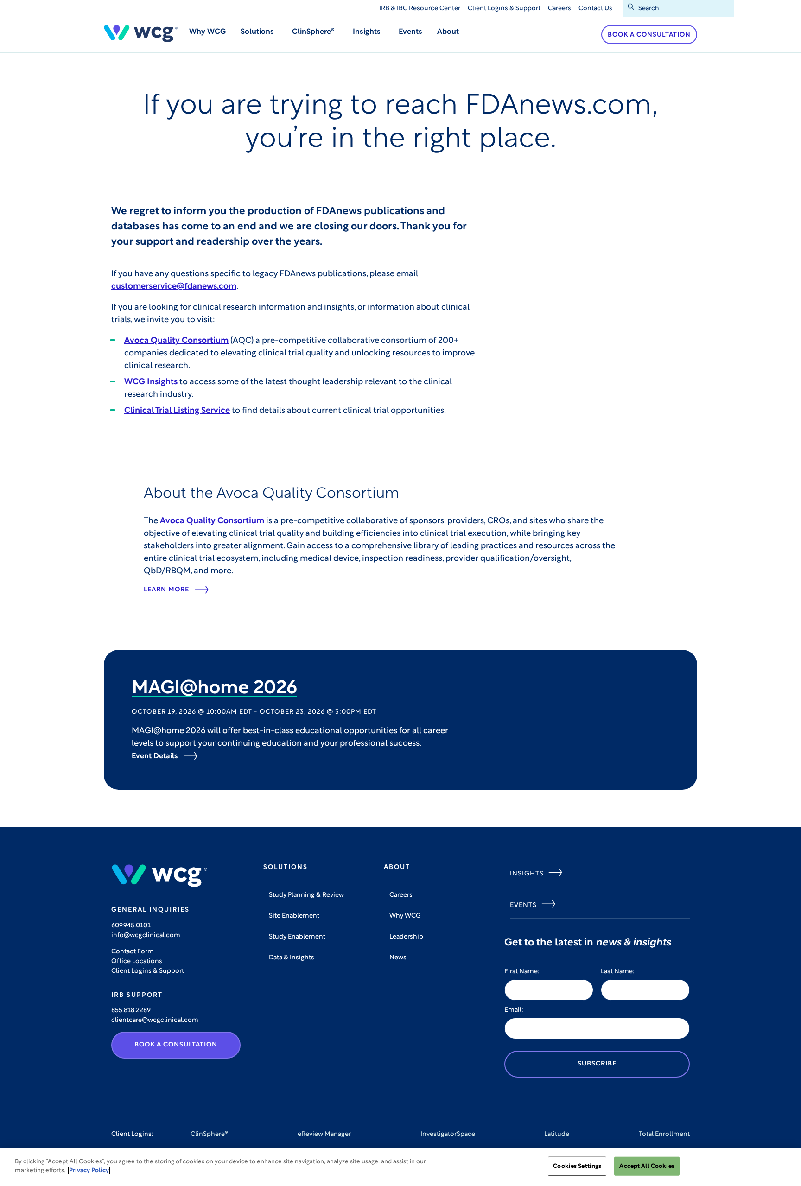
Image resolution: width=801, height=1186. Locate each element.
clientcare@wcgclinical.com (154, 1020)
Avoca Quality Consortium (176, 341)
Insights (527, 873)
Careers (559, 8)
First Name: (522, 971)
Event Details (155, 756)
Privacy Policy (89, 1170)
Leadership (406, 936)
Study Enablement (297, 936)
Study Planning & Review (306, 895)
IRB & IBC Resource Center (419, 8)
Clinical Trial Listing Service (177, 411)
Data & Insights (291, 957)
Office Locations (136, 961)
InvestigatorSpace (447, 1134)
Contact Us (595, 8)
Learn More (166, 589)
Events (410, 32)
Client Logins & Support (504, 8)
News (398, 957)
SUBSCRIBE (597, 1063)
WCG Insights (151, 382)
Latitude (556, 1134)
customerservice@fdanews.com (173, 287)
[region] (400, 1167)
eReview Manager (324, 1134)
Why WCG (207, 32)
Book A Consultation (175, 1044)
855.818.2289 (131, 1010)
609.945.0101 (131, 925)
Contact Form (132, 951)
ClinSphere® (209, 1134)
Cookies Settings (577, 1166)
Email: (513, 1010)
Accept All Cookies (646, 1166)
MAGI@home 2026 (214, 688)
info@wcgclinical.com (145, 935)
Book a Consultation (649, 35)
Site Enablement (294, 916)
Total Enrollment (664, 1134)
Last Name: (618, 971)
